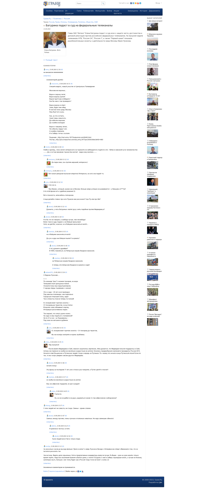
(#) (62, 69)
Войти (45, 471)
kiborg (47, 405)
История (143, 11)
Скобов (49, 11)
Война (109, 11)
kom (47, 182)
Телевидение (72, 22)
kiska (47, 342)
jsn (160, 482)
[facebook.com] (131, 3)
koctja (47, 446)
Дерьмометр (154, 11)
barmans (51, 159)
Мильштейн (100, 11)
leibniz (53, 426)
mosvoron (54, 84)
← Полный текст (50, 60)
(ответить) (47, 76)
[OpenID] (76, 471)
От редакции (69, 12)
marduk (51, 231)
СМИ (96, 22)
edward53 (49, 272)
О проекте (48, 480)
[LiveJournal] (82, 471)
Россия (67, 18)
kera (47, 69)
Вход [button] (158, 3)
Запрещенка (133, 11)
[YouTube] (138, 3)
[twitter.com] (133, 3)
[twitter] (80, 471)
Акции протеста (118, 12)
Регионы (64, 22)
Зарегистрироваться (56, 471)
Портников (59, 11)
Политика (57, 18)
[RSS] (136, 3)
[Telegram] (140, 3)
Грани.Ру (47, 18)
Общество (89, 22)
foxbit (47, 147)
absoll (50, 206)
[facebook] (78, 471)
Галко (79, 11)
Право (57, 22)
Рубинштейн (88, 11)
